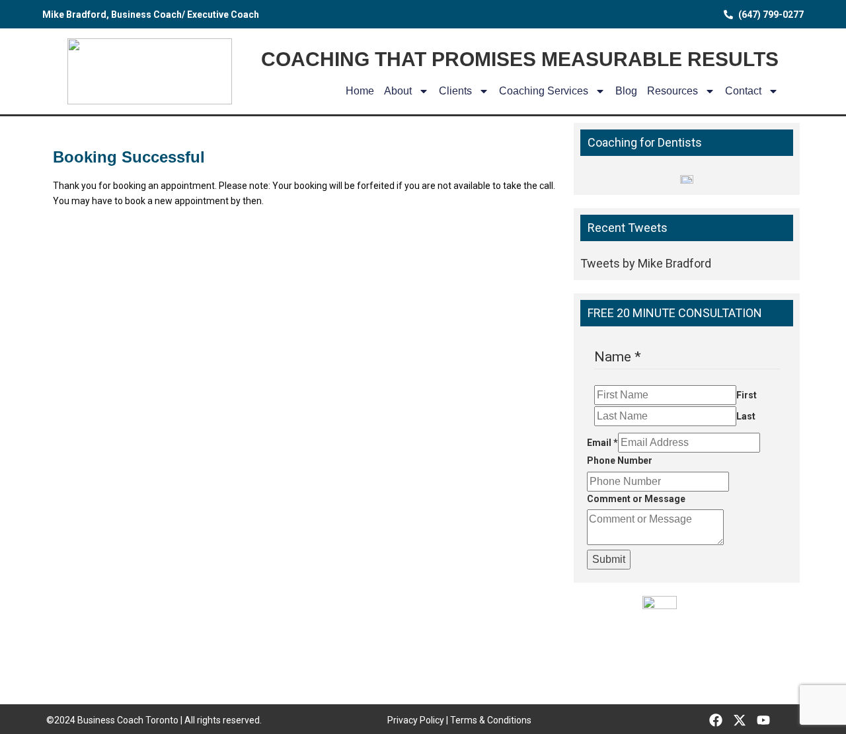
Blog (626, 90)
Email (602, 442)
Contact (743, 90)
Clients (455, 90)
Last (745, 416)
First (746, 395)
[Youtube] (763, 720)
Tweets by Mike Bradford (645, 263)
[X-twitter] (739, 720)
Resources (672, 90)
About (398, 90)
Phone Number (619, 460)
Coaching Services (543, 90)
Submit (608, 559)
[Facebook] (716, 720)
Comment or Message (636, 499)
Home (360, 90)
